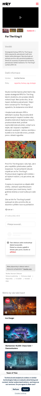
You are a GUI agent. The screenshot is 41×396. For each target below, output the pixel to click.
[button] (20, 17)
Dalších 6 (30, 31)
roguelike (17, 83)
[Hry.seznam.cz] (7, 4)
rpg (28, 83)
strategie (33, 83)
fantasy (23, 83)
